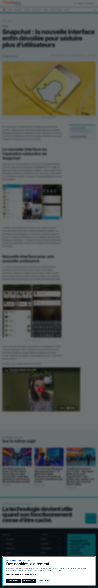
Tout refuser (13, 580)
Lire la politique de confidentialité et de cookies (21, 574)
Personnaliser (44, 580)
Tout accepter (28, 580)
